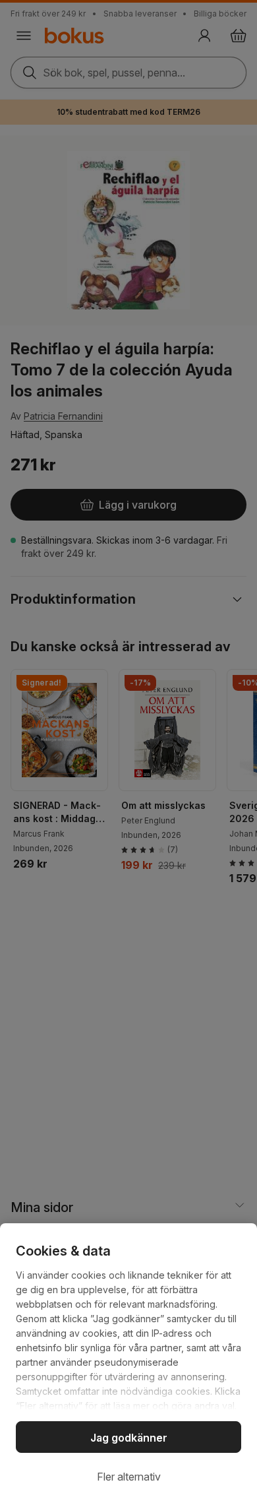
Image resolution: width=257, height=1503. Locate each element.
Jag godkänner (128, 1437)
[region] (128, 1363)
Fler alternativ (129, 1476)
